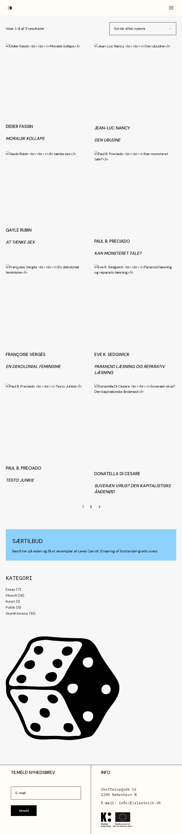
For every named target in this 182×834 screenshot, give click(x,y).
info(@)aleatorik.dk (140, 803)
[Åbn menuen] (171, 8)
